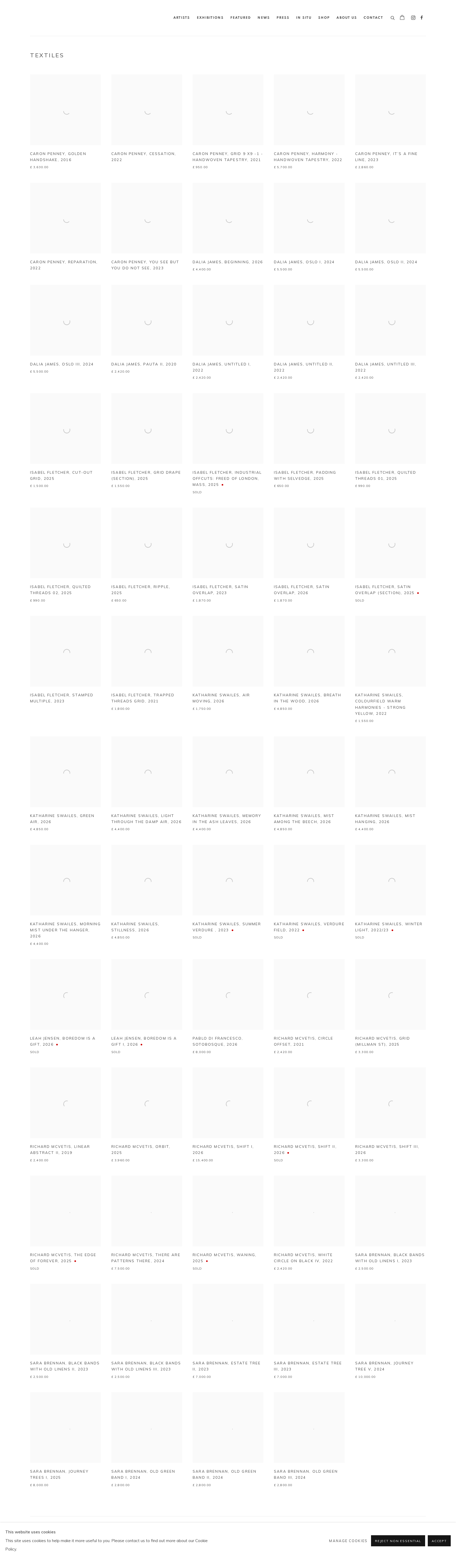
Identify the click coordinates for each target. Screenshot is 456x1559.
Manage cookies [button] (348, 1541)
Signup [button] (181, 816)
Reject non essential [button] (398, 1541)
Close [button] (287, 751)
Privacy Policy (222, 851)
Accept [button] (439, 1541)
